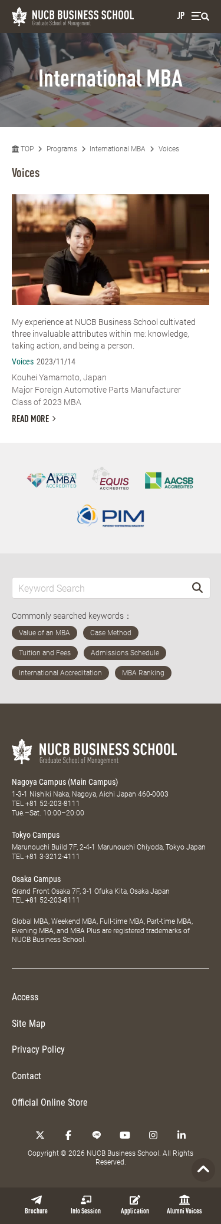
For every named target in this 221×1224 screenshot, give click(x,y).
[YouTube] (125, 1135)
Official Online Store (50, 1102)
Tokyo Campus (36, 835)
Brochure (36, 1211)
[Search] (197, 588)
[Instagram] (153, 1135)
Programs (62, 149)
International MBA (118, 149)
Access (25, 997)
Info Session (86, 1211)
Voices (169, 149)
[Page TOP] (203, 1170)
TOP (26, 149)
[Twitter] (40, 1135)
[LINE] (97, 1135)
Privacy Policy (38, 1049)
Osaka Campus (36, 879)
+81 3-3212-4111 (52, 857)
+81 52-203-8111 (52, 804)
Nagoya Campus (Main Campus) (65, 782)
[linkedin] (181, 1135)
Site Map (28, 1023)
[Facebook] (68, 1135)
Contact (26, 1076)
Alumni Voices (184, 1211)
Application (135, 1211)
